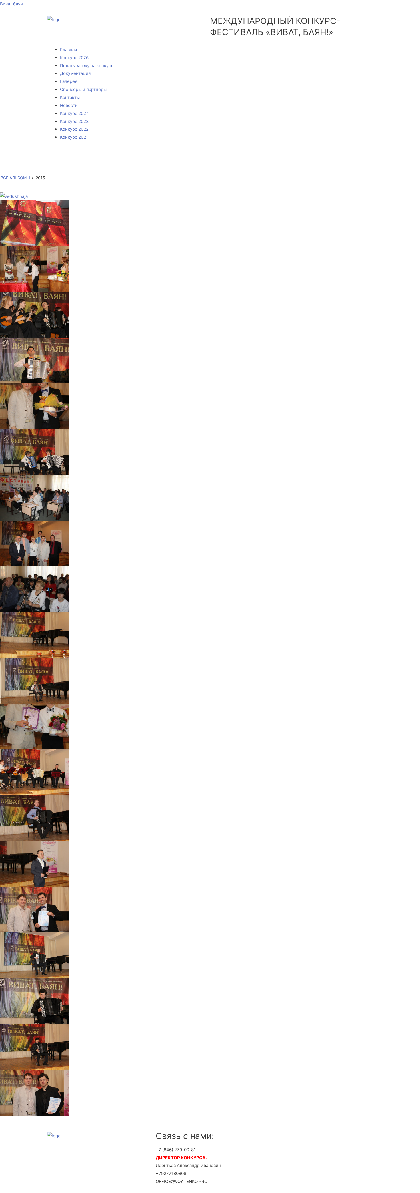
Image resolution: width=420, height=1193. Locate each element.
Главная (68, 49)
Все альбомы (15, 177)
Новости (69, 105)
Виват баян (11, 4)
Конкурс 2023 (74, 121)
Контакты (70, 97)
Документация (75, 73)
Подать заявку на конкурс (86, 65)
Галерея (68, 81)
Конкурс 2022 (74, 129)
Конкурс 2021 (74, 137)
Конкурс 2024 (74, 113)
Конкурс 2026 (74, 57)
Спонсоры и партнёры (83, 89)
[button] (210, 42)
